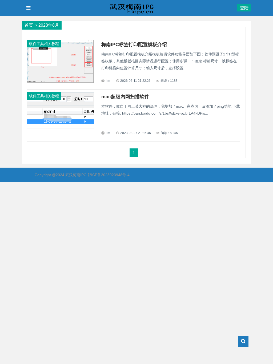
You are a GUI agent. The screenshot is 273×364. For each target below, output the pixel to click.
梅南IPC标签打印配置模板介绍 (134, 44)
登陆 (244, 8)
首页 (29, 25)
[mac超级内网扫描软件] (60, 132)
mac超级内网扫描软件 (125, 96)
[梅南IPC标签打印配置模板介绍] (60, 81)
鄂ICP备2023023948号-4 (108, 175)
